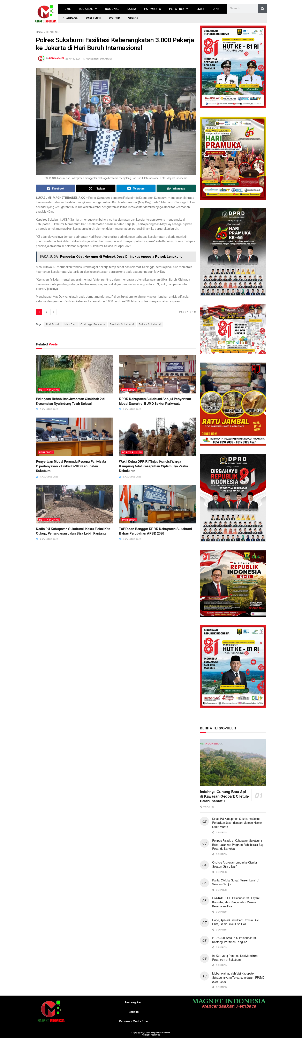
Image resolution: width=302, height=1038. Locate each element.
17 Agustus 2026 (48, 409)
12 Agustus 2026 (131, 409)
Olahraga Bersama (93, 324)
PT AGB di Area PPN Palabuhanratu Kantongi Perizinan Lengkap (234, 940)
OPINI (216, 9)
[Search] (262, 9)
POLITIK (114, 18)
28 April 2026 (73, 58)
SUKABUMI (106, 58)
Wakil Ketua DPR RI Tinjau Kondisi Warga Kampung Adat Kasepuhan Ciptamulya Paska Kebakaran (153, 466)
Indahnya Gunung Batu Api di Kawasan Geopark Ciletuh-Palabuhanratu (224, 796)
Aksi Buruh (53, 324)
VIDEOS (133, 18)
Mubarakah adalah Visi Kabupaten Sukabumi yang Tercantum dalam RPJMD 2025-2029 (238, 977)
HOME (66, 9)
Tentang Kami (133, 1002)
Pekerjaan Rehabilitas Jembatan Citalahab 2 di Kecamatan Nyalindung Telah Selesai (70, 401)
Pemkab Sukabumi (122, 324)
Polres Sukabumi (150, 324)
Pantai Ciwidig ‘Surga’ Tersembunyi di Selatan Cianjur (235, 882)
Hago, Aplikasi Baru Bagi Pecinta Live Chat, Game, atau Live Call (235, 922)
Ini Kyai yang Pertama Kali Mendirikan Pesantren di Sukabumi (235, 958)
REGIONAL (86, 9)
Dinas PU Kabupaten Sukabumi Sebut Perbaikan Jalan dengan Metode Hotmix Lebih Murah (237, 823)
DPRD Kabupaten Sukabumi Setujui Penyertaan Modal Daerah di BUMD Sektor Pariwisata (155, 401)
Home (39, 32)
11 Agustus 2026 (48, 476)
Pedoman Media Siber (134, 1021)
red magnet (56, 58)
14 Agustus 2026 (48, 539)
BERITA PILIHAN (49, 389)
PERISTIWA (176, 9)
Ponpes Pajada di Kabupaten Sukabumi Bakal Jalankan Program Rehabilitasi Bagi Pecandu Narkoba (238, 844)
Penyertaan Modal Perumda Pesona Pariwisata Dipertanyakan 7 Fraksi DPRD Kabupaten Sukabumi (71, 466)
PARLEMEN (93, 18)
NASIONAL (112, 9)
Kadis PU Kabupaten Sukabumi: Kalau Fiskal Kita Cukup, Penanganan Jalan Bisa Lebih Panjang (73, 531)
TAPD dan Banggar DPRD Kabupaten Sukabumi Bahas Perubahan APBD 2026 (155, 531)
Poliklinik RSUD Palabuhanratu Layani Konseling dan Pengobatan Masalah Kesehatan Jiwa (235, 902)
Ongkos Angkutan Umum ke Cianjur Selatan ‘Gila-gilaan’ (234, 864)
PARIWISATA (152, 9)
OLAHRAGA (70, 18)
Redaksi (133, 1011)
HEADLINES (53, 32)
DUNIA (131, 9)
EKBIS (200, 9)
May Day (70, 324)
